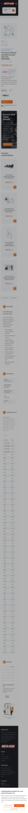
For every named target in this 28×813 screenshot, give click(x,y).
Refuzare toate (8, 805)
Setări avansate (14, 809)
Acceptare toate (19, 805)
